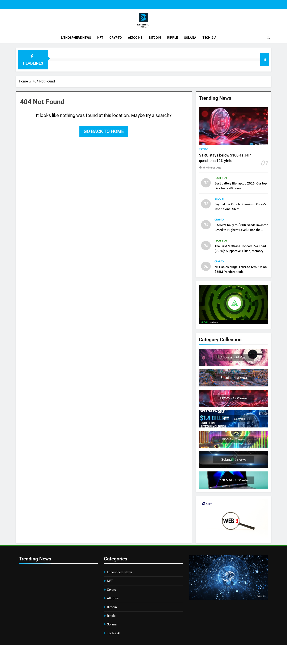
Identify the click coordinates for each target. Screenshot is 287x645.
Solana (190, 38)
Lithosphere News (76, 38)
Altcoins (135, 38)
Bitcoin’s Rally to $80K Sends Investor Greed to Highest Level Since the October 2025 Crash (241, 230)
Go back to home (104, 131)
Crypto (115, 38)
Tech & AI (210, 38)
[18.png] (233, 323)
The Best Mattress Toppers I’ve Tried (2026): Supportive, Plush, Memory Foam (240, 251)
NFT (100, 38)
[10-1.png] (233, 537)
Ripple (172, 38)
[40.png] (228, 599)
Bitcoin (155, 38)
